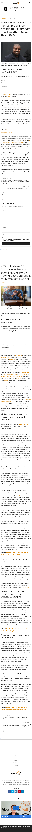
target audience (22, 495)
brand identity (26, 587)
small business (23, 424)
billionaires (25, 107)
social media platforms (10, 374)
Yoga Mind (16, 757)
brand (15, 436)
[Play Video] (2, 816)
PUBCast (16, 765)
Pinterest (19, 376)
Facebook (4, 376)
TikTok (9, 376)
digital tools (12, 359)
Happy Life (16, 760)
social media (25, 372)
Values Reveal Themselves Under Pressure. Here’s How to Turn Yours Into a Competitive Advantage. (17, 9)
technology (18, 355)
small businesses (5, 357)
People (10, 97)
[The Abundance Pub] (16, 2)
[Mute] (23, 816)
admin (3, 39)
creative (18, 378)
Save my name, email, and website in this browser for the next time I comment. (15, 240)
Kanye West (7, 94)
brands (6, 381)
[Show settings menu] (26, 816)
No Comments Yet (9, 199)
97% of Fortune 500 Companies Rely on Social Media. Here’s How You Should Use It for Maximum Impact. (16, 272)
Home (16, 755)
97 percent (22, 391)
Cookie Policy (4, 828)
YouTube (14, 376)
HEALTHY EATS (16, 762)
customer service (12, 467)
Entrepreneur (4, 18)
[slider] (14, 816)
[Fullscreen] (29, 816)
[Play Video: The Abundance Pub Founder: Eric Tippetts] (16, 808)
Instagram (25, 374)
